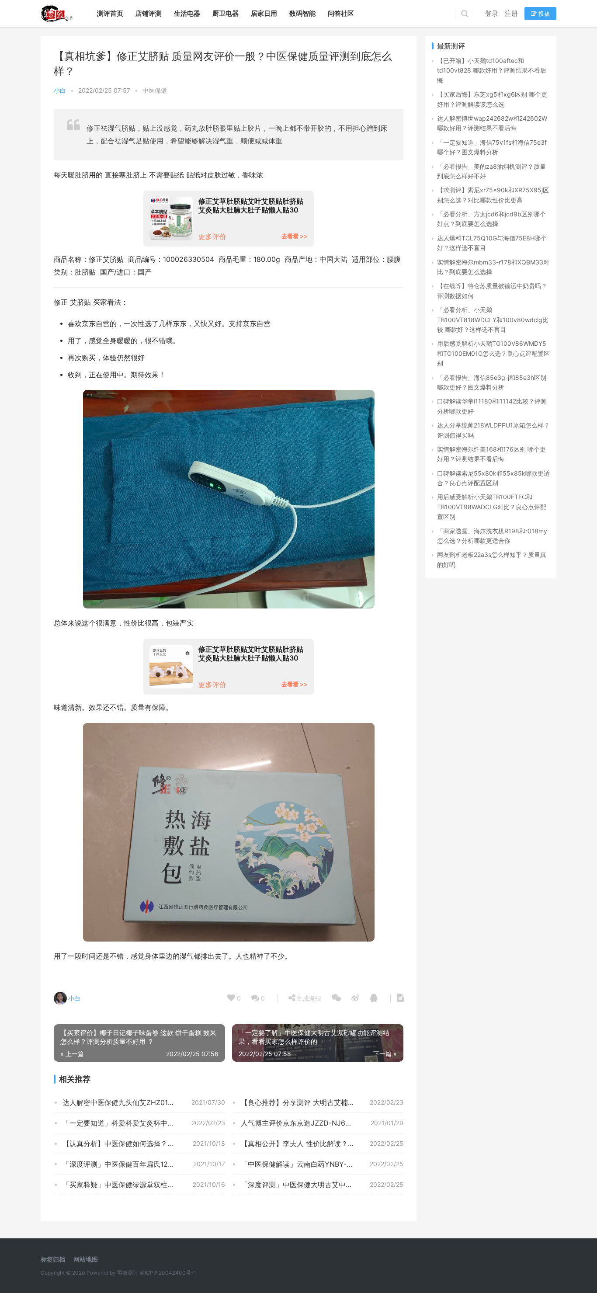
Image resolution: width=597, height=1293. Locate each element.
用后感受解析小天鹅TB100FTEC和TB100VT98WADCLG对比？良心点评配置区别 (491, 506)
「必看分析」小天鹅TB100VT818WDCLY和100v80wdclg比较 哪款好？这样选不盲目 (492, 319)
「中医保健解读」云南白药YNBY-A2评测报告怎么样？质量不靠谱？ (322, 1164)
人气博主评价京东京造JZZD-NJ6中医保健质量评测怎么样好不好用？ (322, 1123)
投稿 (543, 13)
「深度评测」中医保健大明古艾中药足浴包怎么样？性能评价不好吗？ (322, 1184)
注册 (511, 13)
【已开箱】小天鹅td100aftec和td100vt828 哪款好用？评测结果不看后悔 (491, 70)
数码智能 (302, 13)
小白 (60, 90)
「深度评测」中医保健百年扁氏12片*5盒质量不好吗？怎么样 (143, 1164)
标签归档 (53, 1259)
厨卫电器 (225, 13)
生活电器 (187, 13)
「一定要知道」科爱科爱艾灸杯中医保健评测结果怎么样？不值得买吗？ (143, 1123)
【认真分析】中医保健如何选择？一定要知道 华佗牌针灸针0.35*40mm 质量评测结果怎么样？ (143, 1143)
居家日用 (264, 13)
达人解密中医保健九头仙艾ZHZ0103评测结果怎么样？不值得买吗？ (143, 1102)
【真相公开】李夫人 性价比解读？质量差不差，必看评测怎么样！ (322, 1143)
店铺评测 (148, 13)
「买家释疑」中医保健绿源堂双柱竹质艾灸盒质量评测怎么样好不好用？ (143, 1184)
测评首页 (110, 13)
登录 (491, 13)
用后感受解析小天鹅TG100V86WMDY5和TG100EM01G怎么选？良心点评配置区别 (493, 353)
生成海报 (308, 998)
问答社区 (341, 13)
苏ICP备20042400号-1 (167, 1272)
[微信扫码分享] (336, 998)
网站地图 (85, 1259)
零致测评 (127, 1272)
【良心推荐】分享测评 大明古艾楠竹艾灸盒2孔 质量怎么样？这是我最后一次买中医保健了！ (322, 1102)
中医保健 (154, 90)
